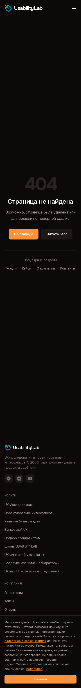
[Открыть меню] (73, 8)
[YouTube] (30, 478)
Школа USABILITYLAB (20, 546)
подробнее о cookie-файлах (25, 641)
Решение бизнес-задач (22, 521)
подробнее (34, 669)
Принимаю (41, 679)
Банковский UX (15, 530)
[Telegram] (8, 478)
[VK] (19, 478)
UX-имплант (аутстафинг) (24, 555)
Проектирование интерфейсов (28, 513)
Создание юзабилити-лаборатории (31, 563)
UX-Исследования (18, 505)
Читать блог (57, 234)
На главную (23, 234)
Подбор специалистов (22, 538)
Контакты (67, 268)
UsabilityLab (28, 8)
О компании (46, 268)
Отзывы (10, 610)
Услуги (11, 268)
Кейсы (26, 268)
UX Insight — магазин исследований (31, 571)
